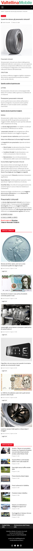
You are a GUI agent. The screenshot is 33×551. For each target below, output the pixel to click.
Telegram (3, 222)
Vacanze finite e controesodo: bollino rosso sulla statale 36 (20, 460)
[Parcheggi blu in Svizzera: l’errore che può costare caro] (5, 514)
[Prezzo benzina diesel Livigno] (5, 478)
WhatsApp (15, 220)
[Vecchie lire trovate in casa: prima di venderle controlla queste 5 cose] (16, 283)
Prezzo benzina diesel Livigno (20, 476)
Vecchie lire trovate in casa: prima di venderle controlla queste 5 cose (14, 294)
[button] (31, 7)
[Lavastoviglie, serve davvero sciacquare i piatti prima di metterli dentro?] (16, 314)
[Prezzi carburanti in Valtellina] (5, 487)
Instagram (16, 222)
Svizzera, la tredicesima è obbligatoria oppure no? (19, 505)
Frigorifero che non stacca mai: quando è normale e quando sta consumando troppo (16, 364)
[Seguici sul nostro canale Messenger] (18, 545)
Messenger (10, 222)
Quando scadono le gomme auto (10, 83)
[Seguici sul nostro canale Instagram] (21, 545)
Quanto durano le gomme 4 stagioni (11, 111)
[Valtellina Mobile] (16, 2)
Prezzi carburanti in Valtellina (20, 485)
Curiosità (3, 16)
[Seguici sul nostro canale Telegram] (15, 545)
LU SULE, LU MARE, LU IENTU (9, 217)
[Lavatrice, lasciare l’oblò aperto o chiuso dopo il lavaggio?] (16, 415)
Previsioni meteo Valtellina (19, 493)
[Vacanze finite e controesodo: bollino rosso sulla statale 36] (5, 461)
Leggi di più (4, 271)
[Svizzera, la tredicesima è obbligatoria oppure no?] (5, 507)
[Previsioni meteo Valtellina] (5, 496)
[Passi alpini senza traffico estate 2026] (5, 470)
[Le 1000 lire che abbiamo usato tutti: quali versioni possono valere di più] (16, 382)
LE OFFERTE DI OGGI (6, 214)
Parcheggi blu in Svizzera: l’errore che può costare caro (21, 514)
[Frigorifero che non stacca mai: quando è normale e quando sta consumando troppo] (16, 349)
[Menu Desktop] (2, 7)
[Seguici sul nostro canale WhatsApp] (12, 545)
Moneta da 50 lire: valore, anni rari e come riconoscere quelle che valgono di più (13, 264)
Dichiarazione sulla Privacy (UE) (21, 526)
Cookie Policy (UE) (6, 526)
